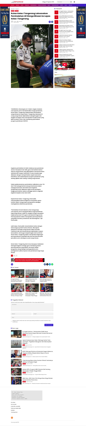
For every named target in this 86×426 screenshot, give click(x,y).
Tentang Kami (14, 412)
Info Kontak (13, 404)
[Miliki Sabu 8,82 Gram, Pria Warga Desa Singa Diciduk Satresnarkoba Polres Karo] (46, 287)
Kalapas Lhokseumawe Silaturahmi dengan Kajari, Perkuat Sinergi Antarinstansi (66, 45)
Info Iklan (13, 402)
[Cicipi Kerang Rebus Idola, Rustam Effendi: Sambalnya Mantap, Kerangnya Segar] (17, 287)
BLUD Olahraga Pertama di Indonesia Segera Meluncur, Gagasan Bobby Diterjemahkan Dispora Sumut (46, 280)
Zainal (15, 21)
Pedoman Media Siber (16, 408)
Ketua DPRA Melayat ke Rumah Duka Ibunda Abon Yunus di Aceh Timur (66, 16)
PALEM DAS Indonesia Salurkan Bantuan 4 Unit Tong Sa (65, 36)
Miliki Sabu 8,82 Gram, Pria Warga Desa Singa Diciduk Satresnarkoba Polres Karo (45, 294)
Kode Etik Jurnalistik (15, 406)
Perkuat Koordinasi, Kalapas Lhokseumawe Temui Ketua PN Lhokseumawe (66, 40)
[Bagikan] (52, 22)
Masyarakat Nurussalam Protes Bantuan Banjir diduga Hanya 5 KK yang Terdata (66, 26)
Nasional (16, 10)
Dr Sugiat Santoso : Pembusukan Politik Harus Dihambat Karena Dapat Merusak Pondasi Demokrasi (17, 280)
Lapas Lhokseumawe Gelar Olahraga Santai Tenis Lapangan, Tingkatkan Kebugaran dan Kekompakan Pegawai (31, 280)
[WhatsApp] (52, 264)
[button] (71, 2)
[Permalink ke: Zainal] (12, 22)
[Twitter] (47, 264)
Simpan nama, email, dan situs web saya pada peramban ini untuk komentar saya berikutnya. (32, 321)
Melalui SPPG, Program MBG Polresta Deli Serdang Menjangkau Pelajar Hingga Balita (31, 294)
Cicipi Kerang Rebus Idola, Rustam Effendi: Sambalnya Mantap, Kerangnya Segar (17, 294)
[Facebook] (45, 264)
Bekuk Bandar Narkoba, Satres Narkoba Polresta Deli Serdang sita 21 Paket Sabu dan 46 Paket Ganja (66, 21)
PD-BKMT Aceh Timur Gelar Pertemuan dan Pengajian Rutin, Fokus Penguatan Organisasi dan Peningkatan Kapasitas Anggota (66, 31)
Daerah (12, 10)
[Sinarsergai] (17, 1)
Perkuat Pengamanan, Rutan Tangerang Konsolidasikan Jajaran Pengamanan (66, 55)
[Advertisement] (27, 98)
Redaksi (13, 410)
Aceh (27, 276)
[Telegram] (50, 264)
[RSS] (12, 418)
